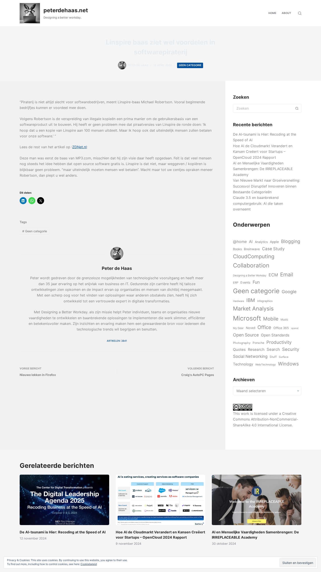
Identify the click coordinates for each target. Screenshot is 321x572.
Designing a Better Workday (249, 275)
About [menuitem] (286, 13)
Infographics (265, 301)
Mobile (270, 319)
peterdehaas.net (65, 10)
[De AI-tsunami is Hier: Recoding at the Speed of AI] (64, 500)
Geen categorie (190, 65)
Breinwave (252, 249)
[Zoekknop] (297, 108)
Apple (274, 242)
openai (295, 328)
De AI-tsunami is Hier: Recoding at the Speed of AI (62, 532)
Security (290, 349)
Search (273, 349)
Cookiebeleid (89, 564)
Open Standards (275, 335)
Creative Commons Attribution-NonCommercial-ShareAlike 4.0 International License (265, 419)
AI (251, 241)
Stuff (273, 356)
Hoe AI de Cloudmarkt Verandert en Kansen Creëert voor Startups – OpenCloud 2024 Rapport (262, 152)
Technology (243, 364)
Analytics (261, 242)
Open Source (246, 335)
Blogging (290, 241)
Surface (283, 356)
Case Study (273, 248)
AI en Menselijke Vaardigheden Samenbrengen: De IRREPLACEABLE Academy (263, 169)
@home (240, 241)
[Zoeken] (299, 13)
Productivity (279, 342)
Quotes (239, 349)
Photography (241, 343)
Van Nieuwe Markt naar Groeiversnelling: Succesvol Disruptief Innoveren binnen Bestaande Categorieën (266, 186)
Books (237, 249)
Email (286, 274)
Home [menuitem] (272, 13)
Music (284, 319)
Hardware (238, 301)
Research (256, 349)
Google (289, 291)
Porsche (258, 343)
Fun (256, 282)
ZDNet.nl (79, 147)
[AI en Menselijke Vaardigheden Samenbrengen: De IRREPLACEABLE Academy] (256, 500)
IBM (250, 300)
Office (264, 327)
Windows (288, 364)
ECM (273, 274)
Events (245, 282)
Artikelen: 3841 (117, 340)
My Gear (238, 328)
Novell (250, 328)
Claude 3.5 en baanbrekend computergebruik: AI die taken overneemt (258, 203)
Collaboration (251, 265)
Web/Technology (265, 364)
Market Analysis (253, 308)
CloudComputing (253, 256)
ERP (235, 282)
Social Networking (250, 356)
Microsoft (247, 318)
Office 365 (281, 328)
